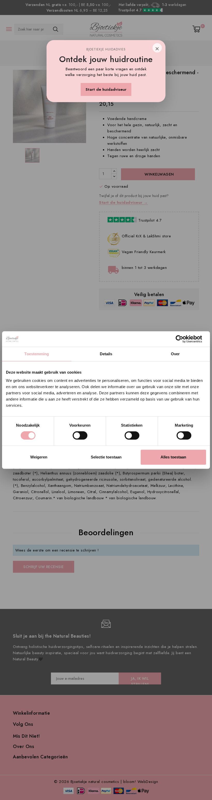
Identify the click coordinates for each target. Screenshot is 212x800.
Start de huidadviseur (106, 89)
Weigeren (38, 457)
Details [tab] (106, 354)
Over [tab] (175, 354)
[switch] (80, 435)
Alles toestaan (173, 457)
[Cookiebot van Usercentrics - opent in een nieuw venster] (183, 339)
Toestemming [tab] (36, 354)
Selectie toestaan (106, 457)
